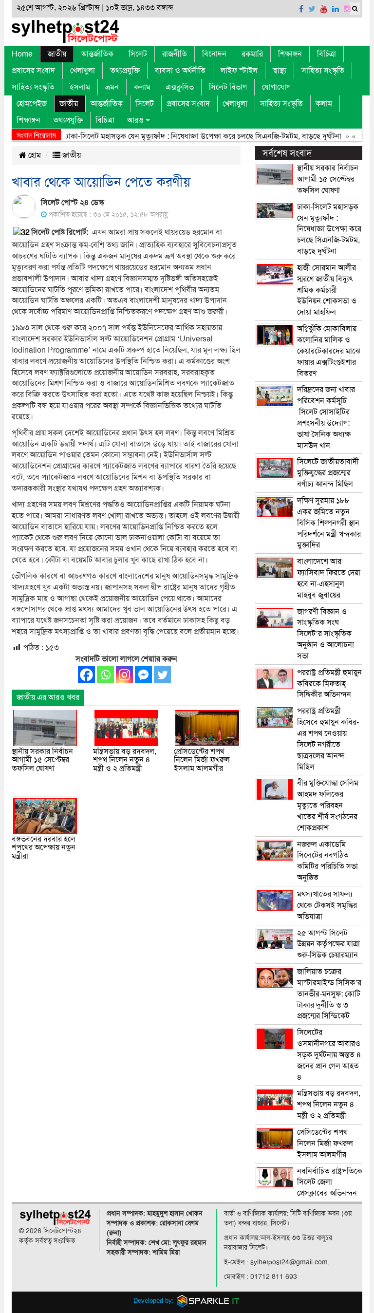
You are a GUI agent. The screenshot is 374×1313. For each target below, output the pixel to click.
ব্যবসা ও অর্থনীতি (180, 70)
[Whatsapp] (105, 674)
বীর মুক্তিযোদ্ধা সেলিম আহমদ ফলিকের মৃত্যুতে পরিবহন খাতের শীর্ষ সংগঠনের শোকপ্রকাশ (327, 805)
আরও (135, 120)
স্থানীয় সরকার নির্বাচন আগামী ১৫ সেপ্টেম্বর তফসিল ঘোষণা (42, 760)
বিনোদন (214, 54)
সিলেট (138, 54)
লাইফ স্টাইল (239, 70)
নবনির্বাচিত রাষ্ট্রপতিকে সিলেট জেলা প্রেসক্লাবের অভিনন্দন (329, 1182)
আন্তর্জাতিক (97, 54)
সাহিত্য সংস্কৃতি (322, 70)
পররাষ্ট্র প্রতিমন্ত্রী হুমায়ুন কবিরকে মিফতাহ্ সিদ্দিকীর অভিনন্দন (329, 684)
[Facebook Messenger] (143, 674)
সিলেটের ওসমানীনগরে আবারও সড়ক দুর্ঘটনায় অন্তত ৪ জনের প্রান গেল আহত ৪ (329, 1055)
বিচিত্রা (326, 54)
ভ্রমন (112, 87)
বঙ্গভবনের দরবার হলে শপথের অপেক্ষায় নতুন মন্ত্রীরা (43, 847)
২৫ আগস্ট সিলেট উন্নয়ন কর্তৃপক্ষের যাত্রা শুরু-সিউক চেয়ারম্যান (328, 944)
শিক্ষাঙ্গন (290, 54)
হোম (33, 155)
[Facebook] (86, 674)
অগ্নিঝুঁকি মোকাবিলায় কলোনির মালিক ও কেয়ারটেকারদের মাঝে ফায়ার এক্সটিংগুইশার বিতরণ (328, 351)
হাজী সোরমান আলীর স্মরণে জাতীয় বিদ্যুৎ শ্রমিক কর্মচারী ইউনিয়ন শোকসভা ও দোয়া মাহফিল (326, 290)
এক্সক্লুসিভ (180, 87)
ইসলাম (80, 87)
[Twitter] (162, 674)
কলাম (142, 87)
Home (22, 54)
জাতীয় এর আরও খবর (48, 697)
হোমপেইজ (32, 104)
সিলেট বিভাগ (228, 87)
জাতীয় (57, 54)
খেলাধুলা (82, 70)
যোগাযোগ (276, 87)
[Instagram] (124, 674)
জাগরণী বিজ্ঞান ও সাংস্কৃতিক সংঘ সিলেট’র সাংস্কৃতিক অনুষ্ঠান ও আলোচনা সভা (325, 634)
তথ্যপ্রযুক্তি (125, 70)
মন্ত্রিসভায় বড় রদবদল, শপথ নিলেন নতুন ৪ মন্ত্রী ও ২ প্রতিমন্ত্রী (124, 760)
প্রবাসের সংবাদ (33, 70)
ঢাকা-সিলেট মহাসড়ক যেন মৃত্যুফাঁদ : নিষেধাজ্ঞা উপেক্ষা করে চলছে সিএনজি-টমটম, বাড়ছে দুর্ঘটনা (189, 136)
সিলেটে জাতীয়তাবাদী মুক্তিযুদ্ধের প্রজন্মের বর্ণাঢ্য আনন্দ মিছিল (328, 473)
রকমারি (252, 54)
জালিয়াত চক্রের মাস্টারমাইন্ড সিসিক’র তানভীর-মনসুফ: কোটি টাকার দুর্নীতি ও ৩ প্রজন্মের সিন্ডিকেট (329, 994)
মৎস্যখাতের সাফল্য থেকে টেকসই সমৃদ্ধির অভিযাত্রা (327, 905)
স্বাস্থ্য (279, 70)
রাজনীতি (174, 54)
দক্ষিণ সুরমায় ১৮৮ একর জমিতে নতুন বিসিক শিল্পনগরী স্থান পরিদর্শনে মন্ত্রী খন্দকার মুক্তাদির (329, 523)
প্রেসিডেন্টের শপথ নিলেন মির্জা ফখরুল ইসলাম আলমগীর (202, 760)
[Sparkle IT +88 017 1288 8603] (208, 1300)
